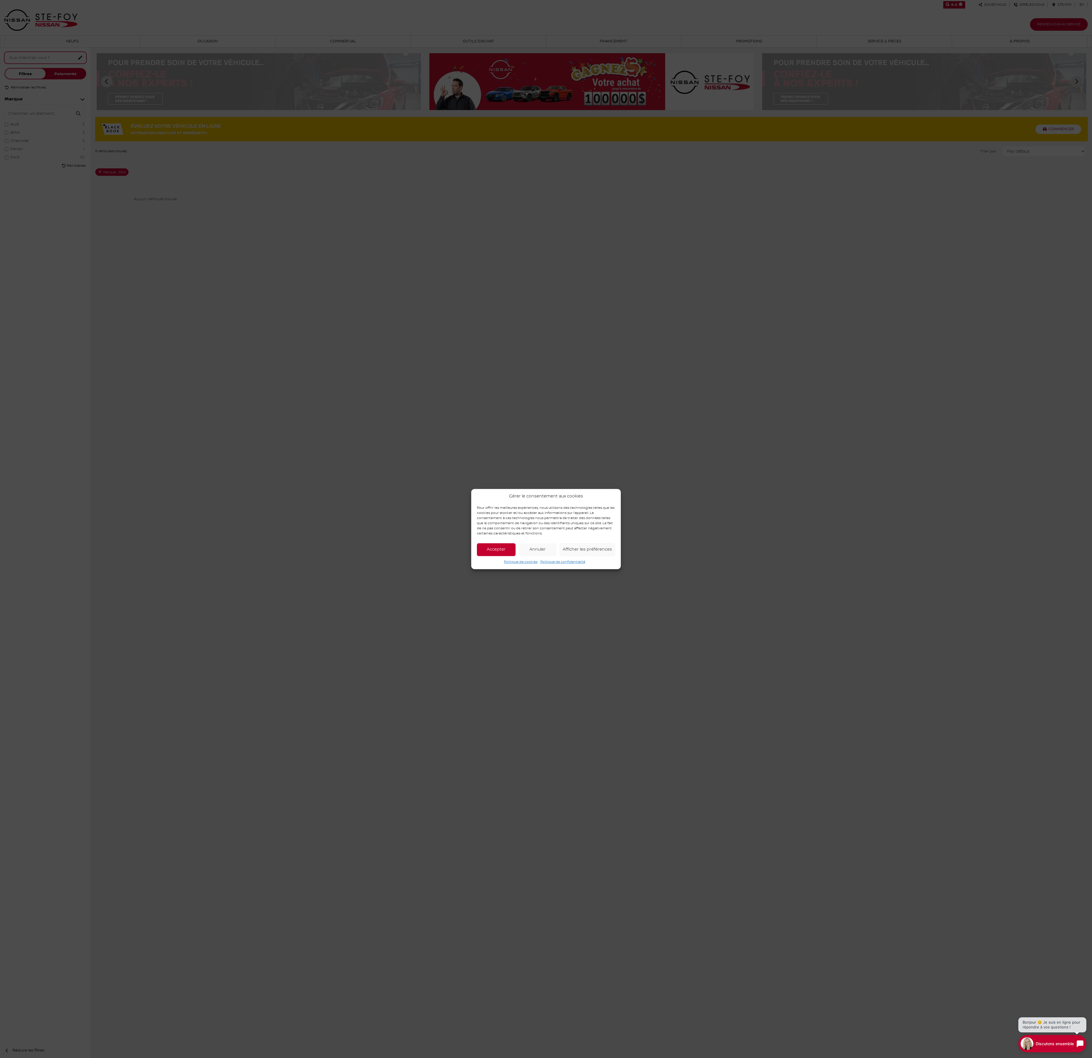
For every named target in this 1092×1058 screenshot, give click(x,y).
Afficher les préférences (587, 549)
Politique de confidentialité (562, 562)
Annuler (538, 549)
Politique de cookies (520, 562)
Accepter (496, 549)
